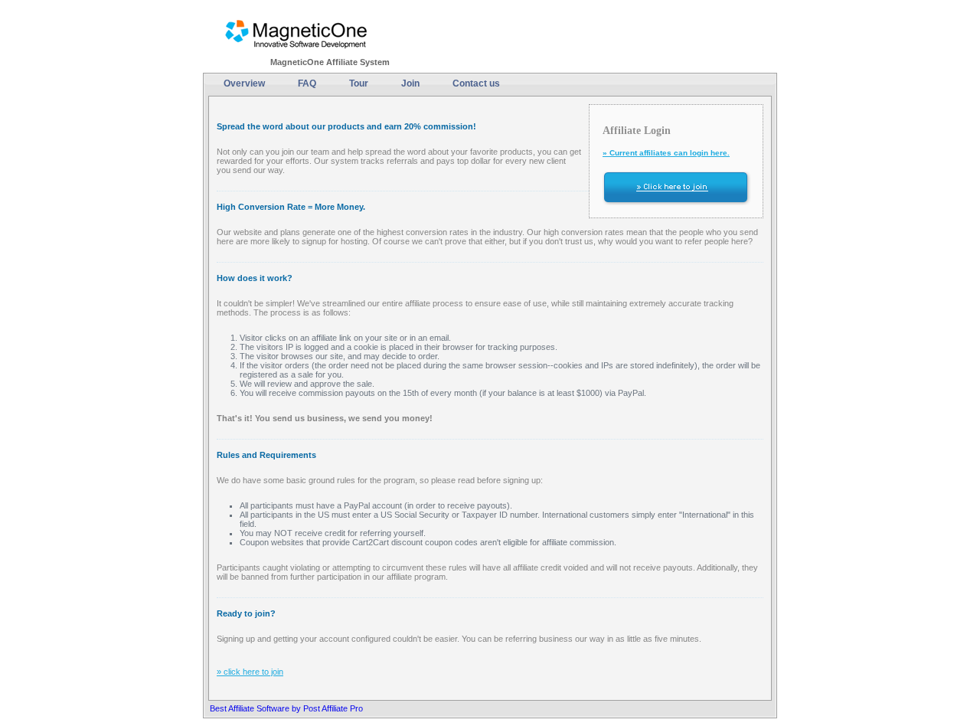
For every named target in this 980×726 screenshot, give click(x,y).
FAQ (307, 83)
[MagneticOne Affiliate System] (296, 32)
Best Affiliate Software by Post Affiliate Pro (286, 708)
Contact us (476, 83)
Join (410, 83)
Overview (244, 83)
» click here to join (250, 671)
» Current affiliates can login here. (666, 153)
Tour (358, 83)
